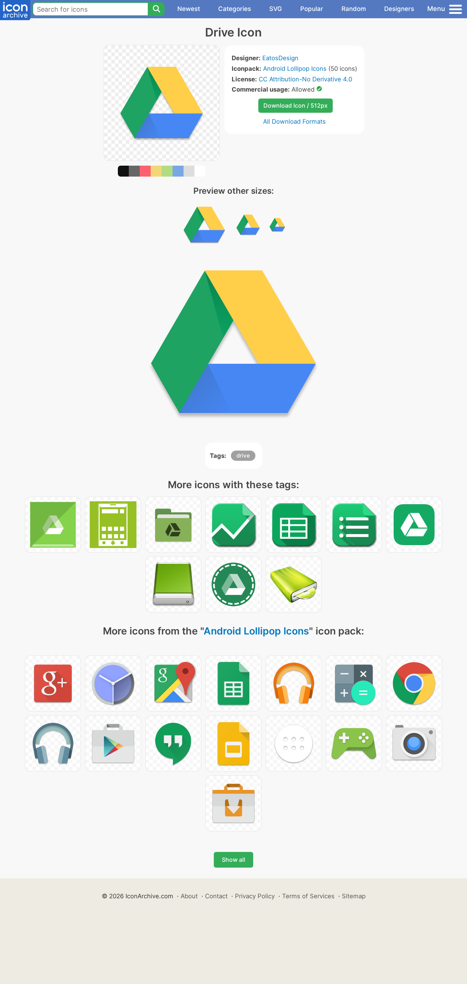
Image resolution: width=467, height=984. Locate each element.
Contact (216, 896)
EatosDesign (280, 58)
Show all (233, 859)
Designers (399, 8)
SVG (275, 8)
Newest (188, 8)
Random (353, 8)
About (189, 896)
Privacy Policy (255, 896)
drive (243, 455)
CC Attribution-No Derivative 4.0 (305, 79)
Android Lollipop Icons (295, 68)
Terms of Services (308, 896)
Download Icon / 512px (295, 105)
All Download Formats (294, 121)
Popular (311, 8)
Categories (234, 8)
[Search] (156, 9)
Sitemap (354, 896)
